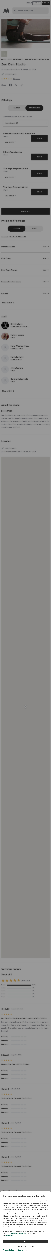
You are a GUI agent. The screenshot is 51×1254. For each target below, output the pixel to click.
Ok (25, 1241)
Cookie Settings (25, 1246)
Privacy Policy (9, 1235)
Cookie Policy (23, 1250)
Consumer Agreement (18, 1233)
